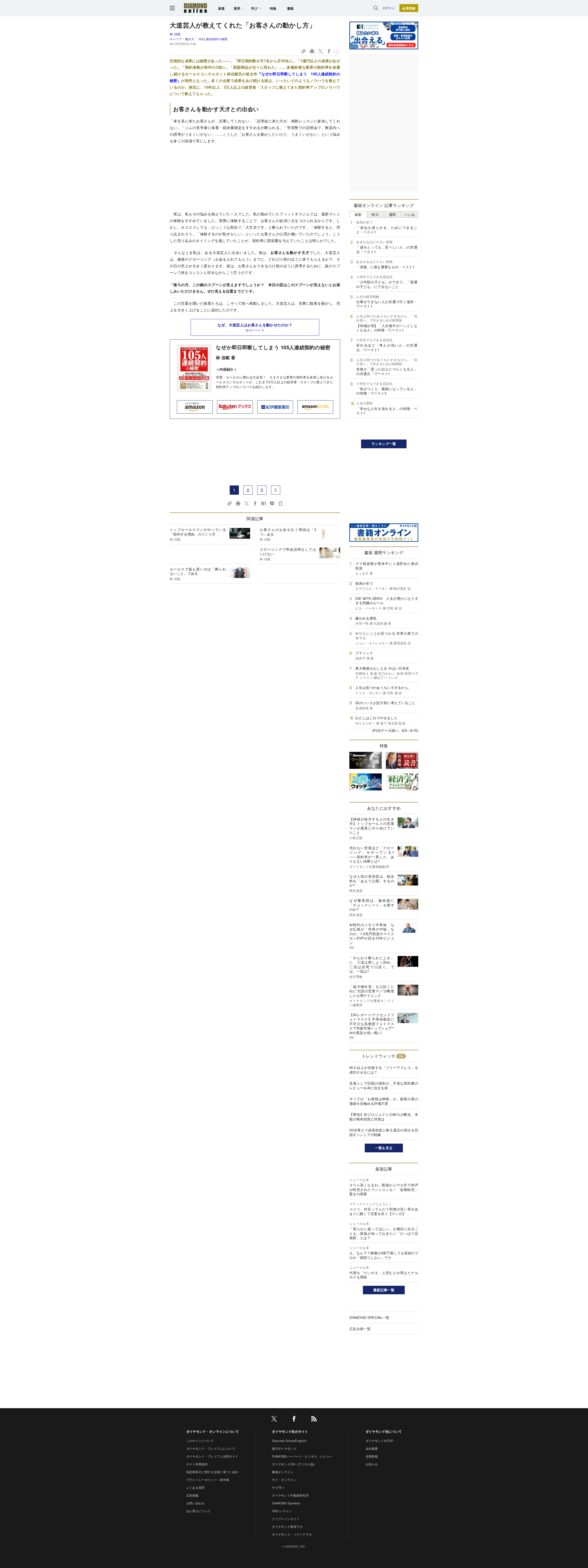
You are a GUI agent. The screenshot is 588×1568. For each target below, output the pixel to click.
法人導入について (198, 1511)
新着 (221, 8)
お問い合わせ (195, 1503)
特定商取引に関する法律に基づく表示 (212, 1472)
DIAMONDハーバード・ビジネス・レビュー (302, 1456)
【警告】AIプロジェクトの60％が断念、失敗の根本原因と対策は (383, 1116)
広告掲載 (192, 1495)
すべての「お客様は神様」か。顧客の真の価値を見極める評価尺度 (383, 1101)
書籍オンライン (282, 1472)
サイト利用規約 (197, 1464)
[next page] (275, 490)
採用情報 (372, 1456)
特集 (273, 8)
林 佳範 (175, 34)
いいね (409, 214)
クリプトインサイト (286, 1519)
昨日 (375, 214)
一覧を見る (384, 1147)
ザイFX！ (278, 1487)
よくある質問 (195, 1487)
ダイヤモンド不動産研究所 (290, 1495)
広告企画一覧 (359, 1328)
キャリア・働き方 (182, 39)
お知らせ (372, 1464)
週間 (392, 214)
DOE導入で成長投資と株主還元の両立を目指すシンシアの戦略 (383, 1132)
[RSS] (314, 1419)
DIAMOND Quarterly (286, 1503)
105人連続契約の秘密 (212, 39)
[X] (274, 1419)
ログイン (389, 7)
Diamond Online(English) (289, 1440)
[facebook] (294, 1419)
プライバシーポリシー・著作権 (207, 1480)
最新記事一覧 (383, 1289)
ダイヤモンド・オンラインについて (212, 1431)
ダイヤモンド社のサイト (290, 1431)
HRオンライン (281, 1511)
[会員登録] (408, 8)
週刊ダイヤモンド (284, 1448)
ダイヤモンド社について (384, 1431)
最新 (358, 214)
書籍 (290, 8)
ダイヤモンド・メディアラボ (292, 1534)
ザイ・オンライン (284, 1480)
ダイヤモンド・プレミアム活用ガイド (212, 1456)
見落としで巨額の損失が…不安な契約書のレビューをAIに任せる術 (383, 1085)
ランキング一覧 (383, 443)
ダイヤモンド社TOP (379, 1440)
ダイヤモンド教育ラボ (287, 1526)
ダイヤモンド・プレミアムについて (210, 1448)
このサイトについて (200, 1440)
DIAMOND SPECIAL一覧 (369, 1317)
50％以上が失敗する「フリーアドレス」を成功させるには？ (383, 1069)
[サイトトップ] (195, 8)
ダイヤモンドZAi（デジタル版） (294, 1464)
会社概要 (372, 1448)
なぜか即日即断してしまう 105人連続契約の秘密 (273, 347)
